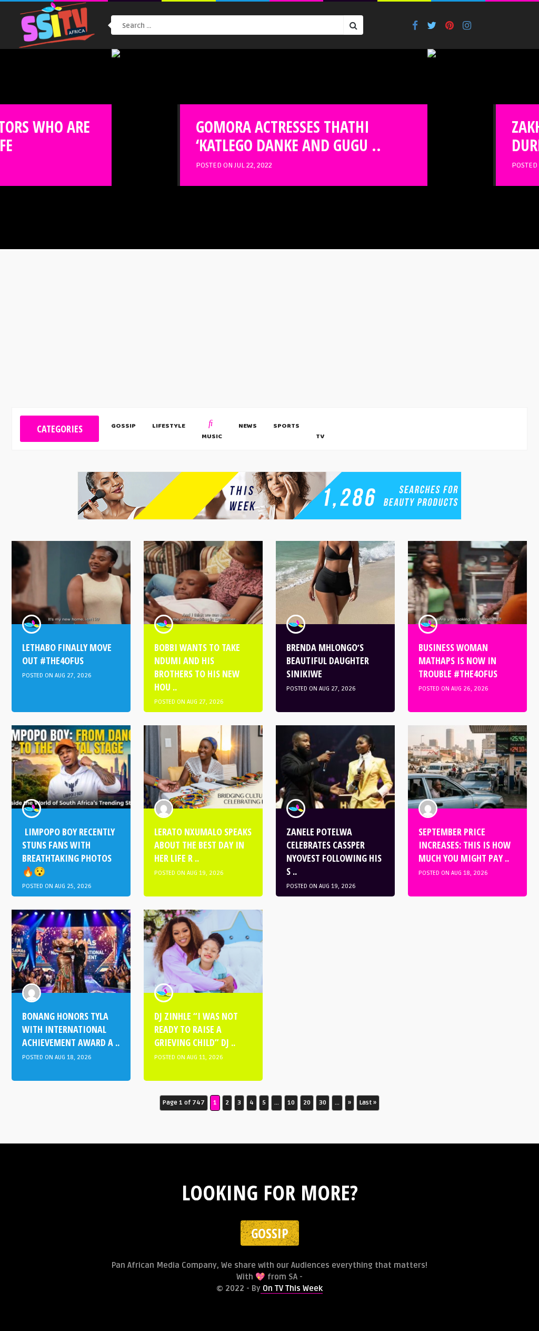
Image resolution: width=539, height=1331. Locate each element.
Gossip (123, 426)
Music (212, 436)
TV (320, 436)
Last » (368, 1103)
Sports (286, 426)
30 (322, 1103)
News (247, 426)
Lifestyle (168, 426)
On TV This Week (292, 1288)
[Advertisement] (269, 328)
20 (307, 1103)
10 (291, 1103)
